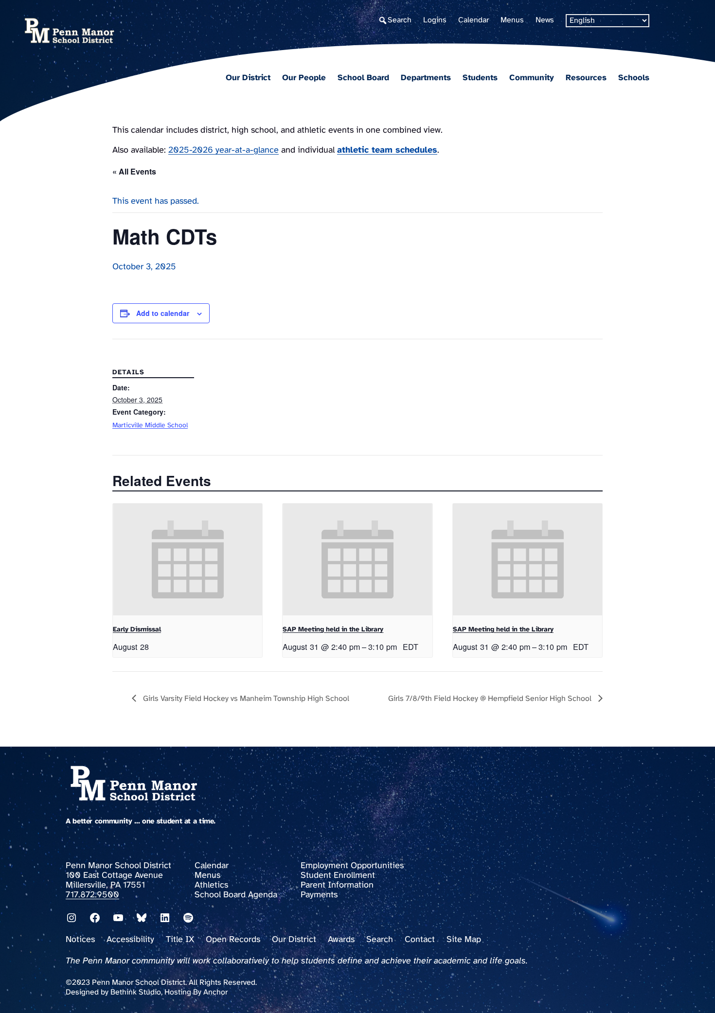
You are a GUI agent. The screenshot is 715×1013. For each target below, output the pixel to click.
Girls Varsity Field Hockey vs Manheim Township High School (245, 699)
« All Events (134, 171)
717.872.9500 (92, 895)
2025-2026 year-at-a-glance (223, 150)
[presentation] (187, 559)
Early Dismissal (137, 629)
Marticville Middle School (150, 425)
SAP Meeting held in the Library (333, 629)
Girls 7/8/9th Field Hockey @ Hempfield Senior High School (490, 699)
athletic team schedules (387, 150)
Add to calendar (162, 313)
